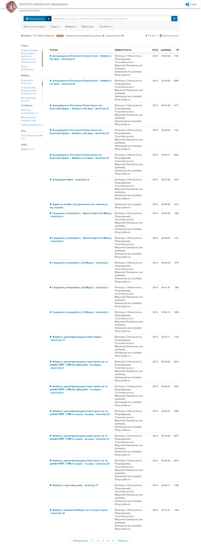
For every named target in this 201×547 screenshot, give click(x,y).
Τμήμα (54, 26)
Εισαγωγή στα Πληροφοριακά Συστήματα (28, 90)
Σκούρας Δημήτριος (32, 124)
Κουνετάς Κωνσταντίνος (30, 111)
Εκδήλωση (86, 26)
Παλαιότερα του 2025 (32, 137)
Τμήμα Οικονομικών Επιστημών (28, 69)
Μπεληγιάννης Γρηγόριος (28, 119)
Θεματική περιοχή (34, 26)
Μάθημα (70, 26)
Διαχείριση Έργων (27, 82)
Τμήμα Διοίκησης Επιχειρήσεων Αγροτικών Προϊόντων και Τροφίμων (29, 56)
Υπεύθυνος (105, 26)
